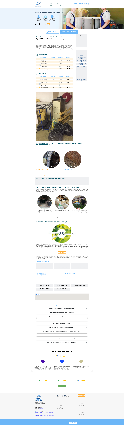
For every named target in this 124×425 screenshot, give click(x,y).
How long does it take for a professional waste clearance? (61, 327)
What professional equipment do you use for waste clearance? (61, 308)
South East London (82, 410)
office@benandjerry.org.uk (40, 411)
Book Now (62, 252)
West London (81, 403)
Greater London (81, 407)
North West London (82, 414)
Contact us (59, 407)
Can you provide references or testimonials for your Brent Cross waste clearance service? (61, 331)
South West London (82, 412)
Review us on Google (62, 385)
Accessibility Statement (38, 412)
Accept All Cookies (73, 422)
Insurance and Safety (50, 412)
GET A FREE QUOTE (69, 32)
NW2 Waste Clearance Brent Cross (79, 267)
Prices (51, 5)
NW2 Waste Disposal (44, 267)
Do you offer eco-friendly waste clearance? (61, 323)
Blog (58, 3)
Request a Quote (60, 408)
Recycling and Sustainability (39, 415)
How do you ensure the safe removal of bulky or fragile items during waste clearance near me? (61, 319)
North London (81, 405)
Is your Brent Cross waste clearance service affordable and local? (61, 338)
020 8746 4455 (69, 273)
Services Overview (46, 415)
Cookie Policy (44, 412)
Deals (58, 406)
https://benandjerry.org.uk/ (48, 411)
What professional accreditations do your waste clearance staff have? (61, 316)
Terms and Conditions (52, 415)
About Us (51, 3)
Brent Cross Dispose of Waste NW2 (62, 267)
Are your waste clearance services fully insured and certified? (61, 312)
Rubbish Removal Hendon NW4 (81, 69)
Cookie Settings (72, 420)
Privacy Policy (59, 405)
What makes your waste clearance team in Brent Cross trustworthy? (61, 342)
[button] (32, 371)
